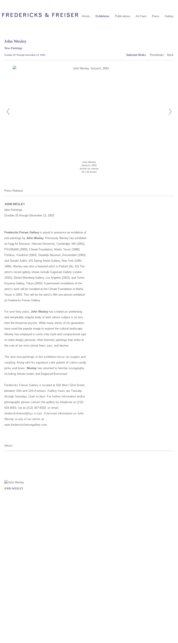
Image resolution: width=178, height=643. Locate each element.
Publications (122, 16)
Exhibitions (102, 16)
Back (170, 55)
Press (155, 16)
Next (169, 111)
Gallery (169, 16)
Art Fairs (141, 16)
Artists (86, 16)
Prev (8, 111)
